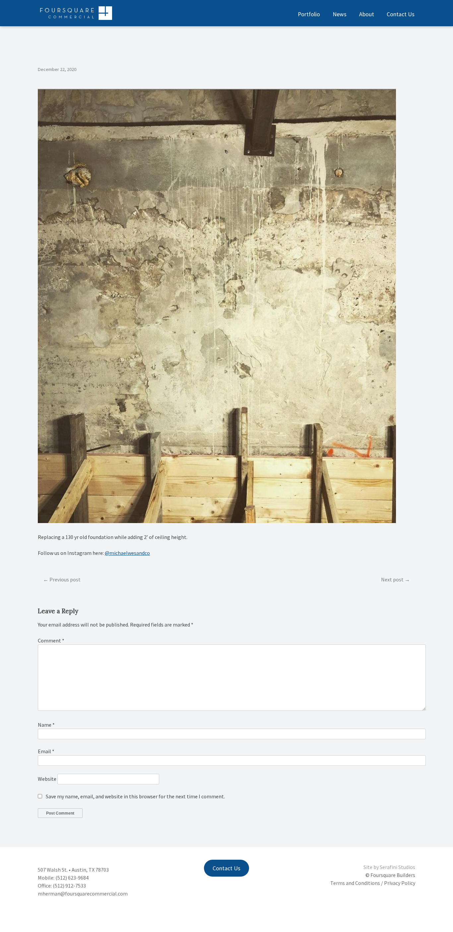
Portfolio (309, 14)
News (340, 14)
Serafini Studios (397, 867)
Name (46, 724)
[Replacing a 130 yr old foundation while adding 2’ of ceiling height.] (217, 521)
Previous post (65, 579)
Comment (51, 640)
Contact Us (401, 14)
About (366, 14)
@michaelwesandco (127, 553)
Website (47, 778)
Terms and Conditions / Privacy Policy (372, 883)
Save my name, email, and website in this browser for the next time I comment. (135, 796)
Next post (392, 579)
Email (46, 751)
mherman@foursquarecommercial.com (83, 893)
